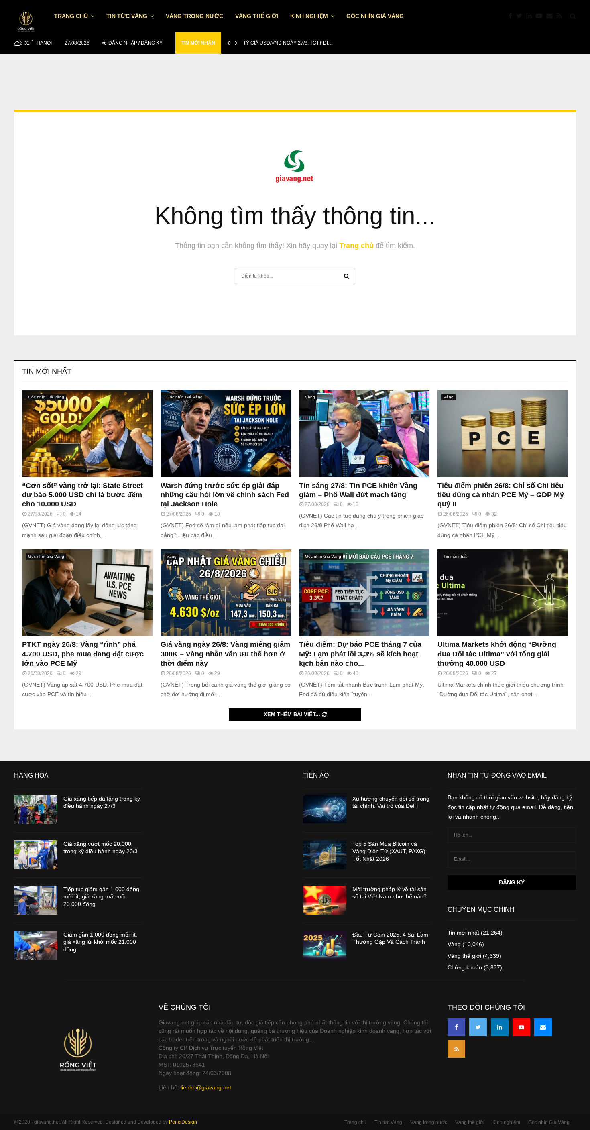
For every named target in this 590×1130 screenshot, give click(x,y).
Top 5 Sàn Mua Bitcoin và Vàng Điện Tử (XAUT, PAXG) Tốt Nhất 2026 (388, 851)
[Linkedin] (531, 16)
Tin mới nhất (46, 371)
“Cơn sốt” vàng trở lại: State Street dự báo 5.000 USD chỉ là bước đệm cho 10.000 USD (82, 495)
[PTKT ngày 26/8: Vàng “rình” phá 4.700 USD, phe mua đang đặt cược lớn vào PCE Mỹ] (87, 592)
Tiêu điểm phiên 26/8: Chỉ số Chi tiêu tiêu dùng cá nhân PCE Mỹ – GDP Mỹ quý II (500, 495)
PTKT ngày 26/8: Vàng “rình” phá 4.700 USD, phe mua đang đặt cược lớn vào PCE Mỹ (83, 653)
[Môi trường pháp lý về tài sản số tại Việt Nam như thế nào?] (324, 900)
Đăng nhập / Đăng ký (135, 43)
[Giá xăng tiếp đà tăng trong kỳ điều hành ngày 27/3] (35, 809)
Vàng (310, 397)
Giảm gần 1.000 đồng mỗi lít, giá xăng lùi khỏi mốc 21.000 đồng (100, 941)
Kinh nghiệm (309, 16)
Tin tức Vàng (126, 16)
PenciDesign (183, 1122)
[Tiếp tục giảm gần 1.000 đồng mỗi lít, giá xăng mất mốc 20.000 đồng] (35, 900)
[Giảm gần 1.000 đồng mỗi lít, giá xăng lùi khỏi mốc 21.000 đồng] (35, 945)
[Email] (551, 16)
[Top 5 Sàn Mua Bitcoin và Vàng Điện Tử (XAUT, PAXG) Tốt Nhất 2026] (324, 854)
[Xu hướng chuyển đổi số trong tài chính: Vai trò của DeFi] (324, 809)
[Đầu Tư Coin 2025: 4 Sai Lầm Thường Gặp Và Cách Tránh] (324, 945)
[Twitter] (521, 16)
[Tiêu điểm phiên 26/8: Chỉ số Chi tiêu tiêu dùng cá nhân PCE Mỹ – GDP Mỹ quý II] (502, 433)
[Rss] (561, 16)
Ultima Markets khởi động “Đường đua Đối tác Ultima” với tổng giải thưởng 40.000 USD (496, 653)
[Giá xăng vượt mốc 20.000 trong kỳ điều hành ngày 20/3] (35, 854)
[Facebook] (512, 16)
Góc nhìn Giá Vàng (375, 16)
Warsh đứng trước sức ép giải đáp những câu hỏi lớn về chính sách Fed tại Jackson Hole (225, 495)
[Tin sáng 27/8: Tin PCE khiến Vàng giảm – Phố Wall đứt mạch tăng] (364, 433)
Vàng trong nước (194, 16)
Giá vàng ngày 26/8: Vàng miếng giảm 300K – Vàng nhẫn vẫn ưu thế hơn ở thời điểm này (225, 653)
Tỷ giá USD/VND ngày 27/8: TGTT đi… (288, 43)
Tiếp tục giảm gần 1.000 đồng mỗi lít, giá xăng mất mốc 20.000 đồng (101, 896)
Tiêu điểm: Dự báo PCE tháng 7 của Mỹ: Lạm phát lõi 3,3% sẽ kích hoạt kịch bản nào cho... (360, 653)
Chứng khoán (465, 967)
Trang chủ (71, 16)
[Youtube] (541, 16)
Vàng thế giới (256, 16)
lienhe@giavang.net (206, 1087)
